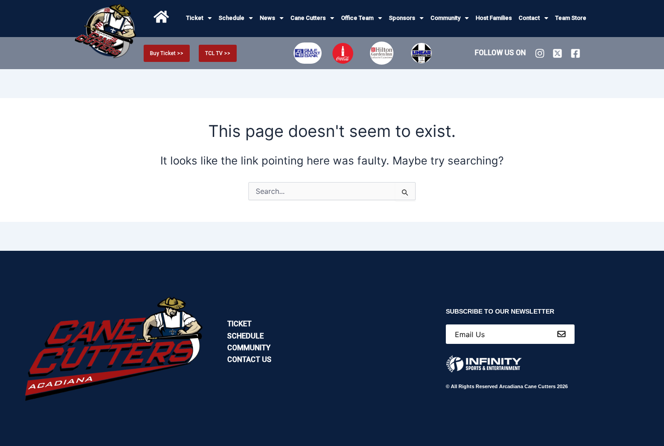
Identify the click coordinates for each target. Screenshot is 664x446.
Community (445, 17)
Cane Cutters (308, 17)
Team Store (570, 17)
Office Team (357, 17)
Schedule (231, 17)
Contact (529, 17)
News (267, 17)
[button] (199, 18)
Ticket (194, 17)
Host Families (494, 17)
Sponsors (402, 17)
